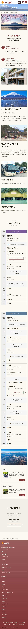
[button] (16, 258)
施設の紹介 (3, 576)
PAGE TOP (26, 609)
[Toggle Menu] (19, 2)
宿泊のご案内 (4, 554)
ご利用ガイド (4, 595)
